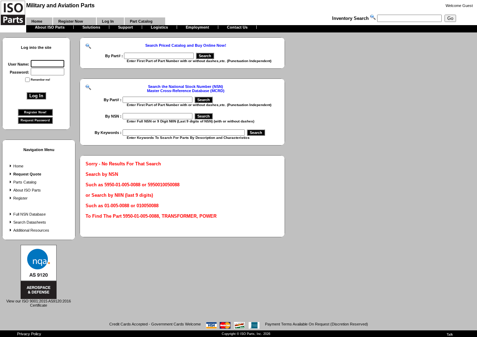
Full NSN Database (29, 214)
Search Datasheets (29, 222)
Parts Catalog (24, 182)
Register (20, 198)
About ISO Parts (27, 190)
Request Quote (27, 174)
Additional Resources (31, 230)
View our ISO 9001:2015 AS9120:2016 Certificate (38, 303)
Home (18, 166)
